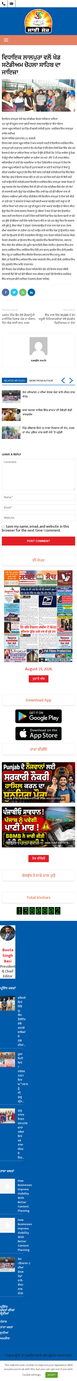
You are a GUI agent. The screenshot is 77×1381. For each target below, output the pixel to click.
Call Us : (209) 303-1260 (4, 3)
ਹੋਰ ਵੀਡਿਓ (38, 858)
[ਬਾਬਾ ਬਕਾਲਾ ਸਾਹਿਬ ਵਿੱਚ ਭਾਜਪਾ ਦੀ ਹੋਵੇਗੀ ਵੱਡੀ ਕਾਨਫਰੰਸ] (11, 414)
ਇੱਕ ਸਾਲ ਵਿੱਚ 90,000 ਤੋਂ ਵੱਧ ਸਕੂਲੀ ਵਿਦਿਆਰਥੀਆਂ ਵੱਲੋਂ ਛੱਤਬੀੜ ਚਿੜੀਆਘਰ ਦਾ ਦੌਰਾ (57, 319)
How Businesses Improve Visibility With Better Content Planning (25, 1195)
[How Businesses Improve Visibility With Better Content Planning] (7, 1186)
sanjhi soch (38, 360)
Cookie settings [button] (31, 1374)
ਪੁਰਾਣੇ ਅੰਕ (39, 679)
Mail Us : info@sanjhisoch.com (11, 3)
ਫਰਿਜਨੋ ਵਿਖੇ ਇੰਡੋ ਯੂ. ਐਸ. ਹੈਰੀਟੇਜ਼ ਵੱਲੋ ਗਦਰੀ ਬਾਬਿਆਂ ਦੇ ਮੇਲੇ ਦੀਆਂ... (22, 1021)
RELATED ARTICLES (14, 380)
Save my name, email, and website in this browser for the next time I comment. (35, 528)
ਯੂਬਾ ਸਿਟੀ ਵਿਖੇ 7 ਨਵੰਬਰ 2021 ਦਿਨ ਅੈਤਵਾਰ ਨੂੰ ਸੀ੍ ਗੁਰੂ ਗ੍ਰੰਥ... (23, 1078)
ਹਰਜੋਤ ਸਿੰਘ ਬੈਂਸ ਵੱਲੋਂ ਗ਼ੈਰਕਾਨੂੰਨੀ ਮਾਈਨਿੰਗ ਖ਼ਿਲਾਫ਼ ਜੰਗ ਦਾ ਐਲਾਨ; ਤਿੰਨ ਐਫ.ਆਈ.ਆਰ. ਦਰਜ (19, 319)
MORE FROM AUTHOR (41, 380)
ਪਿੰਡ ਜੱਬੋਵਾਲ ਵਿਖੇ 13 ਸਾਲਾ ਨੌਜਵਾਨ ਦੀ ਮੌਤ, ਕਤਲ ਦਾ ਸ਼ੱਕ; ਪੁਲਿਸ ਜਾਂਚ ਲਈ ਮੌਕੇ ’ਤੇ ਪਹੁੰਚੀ (48, 430)
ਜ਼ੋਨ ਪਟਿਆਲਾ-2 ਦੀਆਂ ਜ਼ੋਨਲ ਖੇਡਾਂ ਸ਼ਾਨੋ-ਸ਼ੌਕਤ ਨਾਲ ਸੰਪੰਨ (48, 394)
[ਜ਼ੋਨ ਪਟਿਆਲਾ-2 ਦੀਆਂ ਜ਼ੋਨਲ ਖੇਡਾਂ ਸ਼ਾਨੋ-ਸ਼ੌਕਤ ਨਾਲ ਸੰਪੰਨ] (11, 396)
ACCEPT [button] (52, 1375)
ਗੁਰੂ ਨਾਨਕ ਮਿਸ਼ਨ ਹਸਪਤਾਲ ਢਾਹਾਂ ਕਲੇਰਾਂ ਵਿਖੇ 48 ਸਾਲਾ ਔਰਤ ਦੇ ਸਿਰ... (22, 1134)
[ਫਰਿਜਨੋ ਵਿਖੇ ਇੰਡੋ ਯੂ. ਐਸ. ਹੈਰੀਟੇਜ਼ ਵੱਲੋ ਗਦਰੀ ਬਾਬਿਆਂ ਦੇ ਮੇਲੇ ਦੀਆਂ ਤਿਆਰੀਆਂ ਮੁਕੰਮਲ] (7, 1003)
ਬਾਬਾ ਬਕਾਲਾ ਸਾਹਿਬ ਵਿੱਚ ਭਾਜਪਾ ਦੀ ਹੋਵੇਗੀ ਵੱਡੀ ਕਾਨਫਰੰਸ (47, 412)
